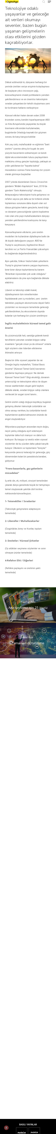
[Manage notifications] (6, 1127)
